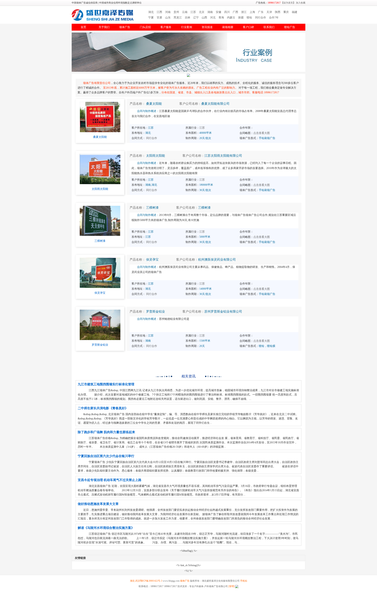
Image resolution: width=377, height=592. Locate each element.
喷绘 (249, 17)
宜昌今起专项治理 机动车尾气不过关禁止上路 (109, 480)
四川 (227, 12)
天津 (269, 12)
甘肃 (159, 17)
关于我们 (104, 27)
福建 (294, 12)
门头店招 (145, 27)
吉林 (187, 17)
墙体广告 (124, 27)
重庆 (286, 12)
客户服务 (165, 27)
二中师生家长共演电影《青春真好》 (103, 408)
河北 (213, 17)
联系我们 (269, 27)
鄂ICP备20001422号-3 (151, 580)
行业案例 (186, 27)
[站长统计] (236, 586)
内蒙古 (231, 17)
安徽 (218, 12)
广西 (235, 12)
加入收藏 (300, 2)
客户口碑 (248, 27)
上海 (252, 12)
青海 (221, 17)
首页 (83, 27)
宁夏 (151, 17)
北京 (201, 12)
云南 (185, 12)
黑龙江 (178, 17)
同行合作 (260, 17)
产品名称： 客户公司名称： (180, 103)
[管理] (231, 586)
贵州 (176, 12)
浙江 (244, 12)
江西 (159, 12)
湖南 (210, 12)
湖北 (151, 12)
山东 (168, 17)
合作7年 (274, 17)
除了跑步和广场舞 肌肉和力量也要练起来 (106, 432)
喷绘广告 (289, 27)
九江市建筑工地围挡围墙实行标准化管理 (106, 384)
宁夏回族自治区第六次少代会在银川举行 (106, 456)
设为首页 (288, 2)
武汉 (137, 580)
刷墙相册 (227, 27)
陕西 (277, 12)
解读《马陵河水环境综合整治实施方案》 (106, 527)
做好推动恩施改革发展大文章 (98, 504)
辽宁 (196, 17)
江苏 (193, 12)
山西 (204, 17)
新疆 (241, 17)
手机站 (243, 580)
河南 (168, 12)
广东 (261, 12)
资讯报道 (207, 27)
